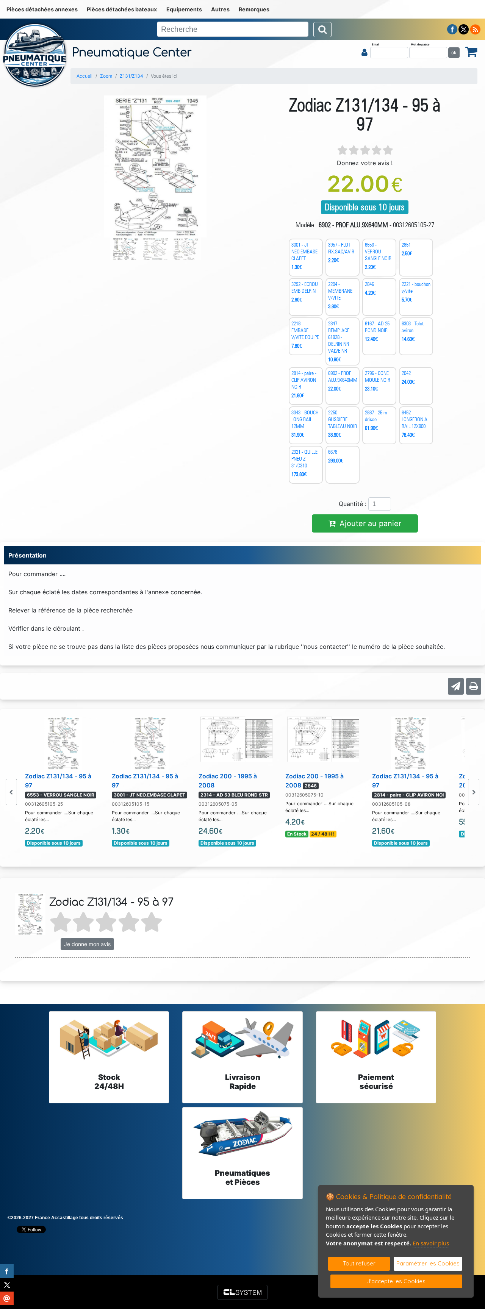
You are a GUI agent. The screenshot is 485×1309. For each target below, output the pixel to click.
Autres (220, 9)
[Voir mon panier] (471, 51)
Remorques (254, 9)
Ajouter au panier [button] (370, 523)
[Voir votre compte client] (364, 52)
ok (454, 52)
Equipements (184, 9)
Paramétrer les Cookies (428, 1263)
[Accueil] (35, 55)
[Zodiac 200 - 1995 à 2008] (236, 738)
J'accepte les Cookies (396, 1281)
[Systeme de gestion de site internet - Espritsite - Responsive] (242, 1292)
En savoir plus (431, 1243)
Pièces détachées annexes (42, 9)
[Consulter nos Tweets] (463, 29)
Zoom (106, 76)
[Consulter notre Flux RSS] (475, 29)
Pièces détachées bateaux (122, 9)
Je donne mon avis (87, 944)
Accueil (84, 76)
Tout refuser (359, 1263)
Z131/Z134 (131, 76)
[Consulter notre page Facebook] (452, 29)
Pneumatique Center (132, 53)
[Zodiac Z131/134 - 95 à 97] (63, 742)
